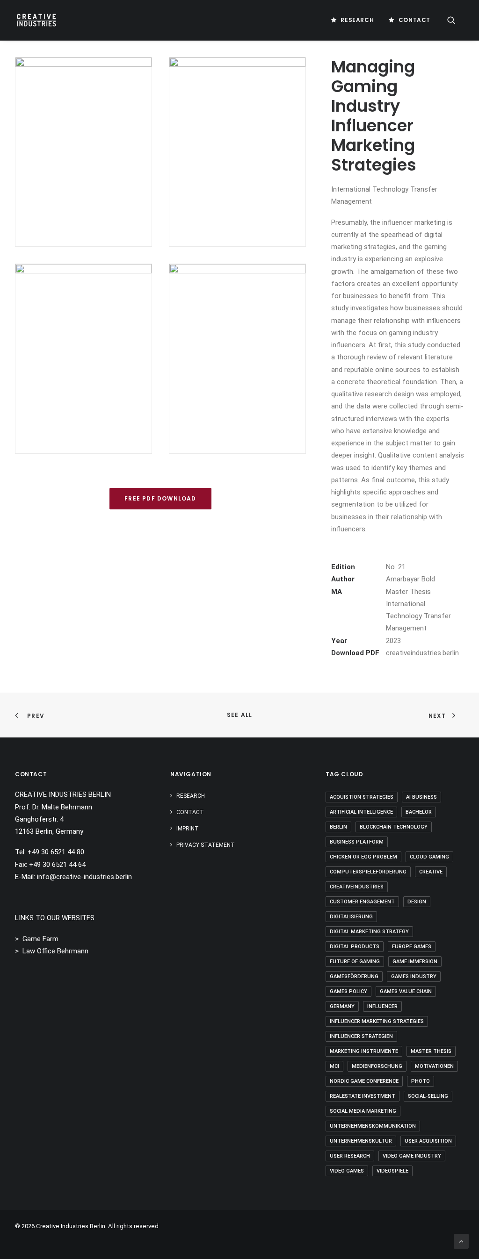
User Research (350, 1156)
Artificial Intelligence (361, 812)
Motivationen (434, 1066)
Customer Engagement (362, 902)
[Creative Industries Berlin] (36, 20)
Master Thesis (431, 1051)
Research (357, 20)
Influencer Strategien (361, 1036)
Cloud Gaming (429, 857)
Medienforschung (377, 1066)
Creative (431, 872)
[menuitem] (352, 20)
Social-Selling (428, 1096)
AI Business (421, 797)
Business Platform (357, 842)
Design (416, 902)
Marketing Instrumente (364, 1051)
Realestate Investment (362, 1096)
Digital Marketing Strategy (369, 932)
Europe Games (411, 947)
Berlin (338, 827)
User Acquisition (428, 1141)
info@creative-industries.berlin (84, 877)
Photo (420, 1081)
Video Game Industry (412, 1156)
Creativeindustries (357, 887)
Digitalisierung (351, 917)
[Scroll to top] (461, 1241)
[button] (455, 20)
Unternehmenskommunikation (373, 1126)
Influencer (382, 1006)
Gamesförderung (354, 976)
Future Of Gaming (355, 962)
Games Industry (413, 976)
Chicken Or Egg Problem (363, 857)
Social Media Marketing (363, 1111)
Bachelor (419, 812)
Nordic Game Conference (364, 1081)
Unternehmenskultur (361, 1141)
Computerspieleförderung (368, 872)
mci (334, 1066)
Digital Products (354, 947)
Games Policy (348, 991)
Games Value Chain (406, 991)
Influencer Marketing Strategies (377, 1021)
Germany (342, 1006)
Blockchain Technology (394, 827)
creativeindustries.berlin (422, 653)
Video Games (347, 1171)
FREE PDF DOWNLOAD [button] (160, 498)
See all (239, 715)
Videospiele (392, 1171)
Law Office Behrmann (55, 951)
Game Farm (40, 939)
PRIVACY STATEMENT (205, 845)
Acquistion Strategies (361, 797)
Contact (414, 20)
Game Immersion (414, 962)
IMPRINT (187, 828)
